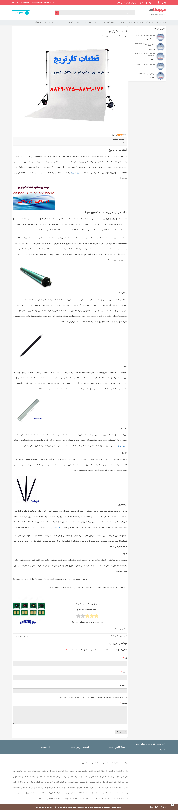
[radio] (96, 616)
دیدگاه (123, 703)
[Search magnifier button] (57, 13)
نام (125, 658)
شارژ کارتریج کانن (54, 527)
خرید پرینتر (45, 747)
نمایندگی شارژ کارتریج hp (21, 636)
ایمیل (124, 672)
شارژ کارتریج (76, 173)
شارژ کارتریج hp (120, 445)
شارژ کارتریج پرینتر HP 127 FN (145, 74)
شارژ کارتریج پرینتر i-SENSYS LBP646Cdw (145, 54)
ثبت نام (154, 3)
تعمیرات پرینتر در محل (79, 747)
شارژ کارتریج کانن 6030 (119, 636)
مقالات (116, 629)
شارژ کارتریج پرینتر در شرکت (145, 64)
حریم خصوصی (85, 697)
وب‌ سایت (123, 685)
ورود (162, 3)
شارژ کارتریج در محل (116, 747)
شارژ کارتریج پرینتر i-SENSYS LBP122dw (145, 45)
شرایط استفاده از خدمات (71, 697)
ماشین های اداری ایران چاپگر (111, 36)
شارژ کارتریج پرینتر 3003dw (145, 35)
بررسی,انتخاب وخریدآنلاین (157, 14)
